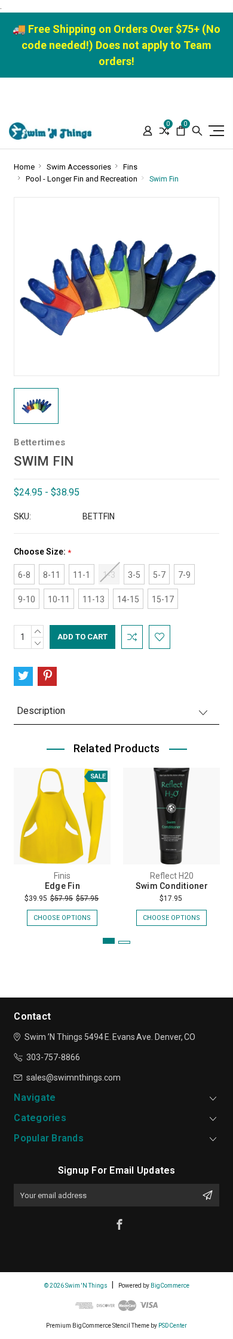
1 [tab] (109, 941)
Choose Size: (42, 552)
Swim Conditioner (172, 886)
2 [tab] (124, 942)
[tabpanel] (62, 841)
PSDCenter (172, 1325)
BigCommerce (170, 1285)
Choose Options (62, 918)
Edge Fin (62, 886)
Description (41, 710)
